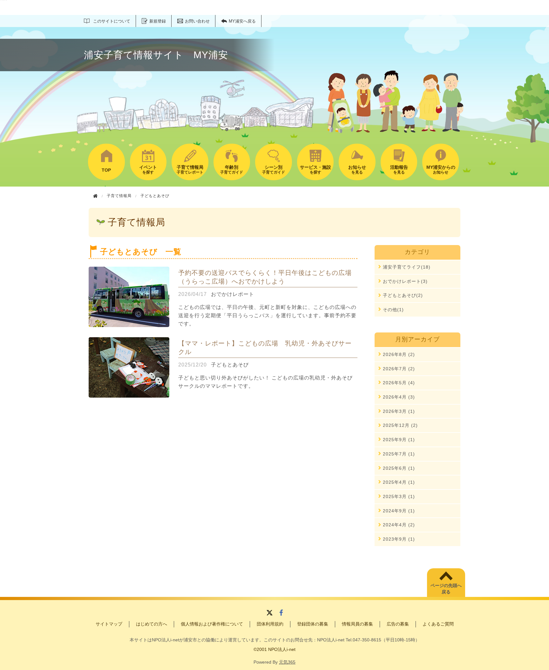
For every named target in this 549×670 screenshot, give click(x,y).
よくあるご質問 (438, 623)
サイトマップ (109, 623)
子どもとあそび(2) (403, 295)
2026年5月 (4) (399, 382)
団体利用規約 (270, 623)
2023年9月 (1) (399, 539)
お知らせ (440, 169)
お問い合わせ (197, 21)
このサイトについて (111, 21)
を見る (357, 169)
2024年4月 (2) (399, 524)
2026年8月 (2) (399, 354)
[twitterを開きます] (269, 613)
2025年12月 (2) (400, 425)
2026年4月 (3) (399, 397)
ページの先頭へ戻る (446, 588)
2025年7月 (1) (399, 453)
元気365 (287, 662)
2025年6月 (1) (399, 468)
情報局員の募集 (357, 623)
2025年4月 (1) (399, 482)
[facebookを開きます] (281, 613)
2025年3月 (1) (399, 496)
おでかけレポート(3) (405, 281)
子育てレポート (190, 169)
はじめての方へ (151, 623)
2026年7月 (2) (399, 368)
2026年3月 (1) (399, 411)
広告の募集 (398, 623)
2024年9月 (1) (399, 510)
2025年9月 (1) (399, 439)
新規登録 (157, 21)
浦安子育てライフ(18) (406, 267)
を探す (148, 169)
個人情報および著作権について (212, 623)
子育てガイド (231, 169)
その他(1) (393, 309)
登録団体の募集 (312, 623)
